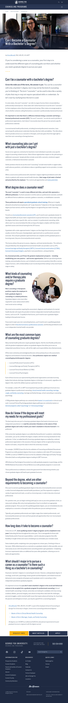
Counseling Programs (16, 7)
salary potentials (53, 180)
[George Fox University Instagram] (14, 652)
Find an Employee (30, 673)
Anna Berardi (11, 55)
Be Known (34, 686)
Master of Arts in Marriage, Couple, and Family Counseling (29, 617)
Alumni (7, 672)
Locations (28, 679)
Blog (26, 664)
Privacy (28, 692)
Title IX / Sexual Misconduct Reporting (54, 695)
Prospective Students (11, 661)
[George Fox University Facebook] (6, 652)
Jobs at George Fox (30, 676)
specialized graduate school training (35, 202)
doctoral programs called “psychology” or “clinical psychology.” (24, 406)
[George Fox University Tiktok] (21, 652)
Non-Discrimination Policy (34, 695)
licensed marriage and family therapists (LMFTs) (20, 248)
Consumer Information (52, 692)
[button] (59, 2)
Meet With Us (38, 633)
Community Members (11, 681)
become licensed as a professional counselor (29, 325)
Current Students (10, 664)
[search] (61, 651)
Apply (57, 633)
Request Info (19, 633)
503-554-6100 (57, 644)
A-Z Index (28, 661)
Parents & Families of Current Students (13, 668)
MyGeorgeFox (49, 661)
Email (47, 667)
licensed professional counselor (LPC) (24, 215)
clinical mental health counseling (42, 390)
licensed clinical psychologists (14, 251)
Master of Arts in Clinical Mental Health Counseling (27, 613)
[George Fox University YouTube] (29, 652)
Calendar (27, 667)
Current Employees (10, 675)
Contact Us (28, 670)
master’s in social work (45, 400)
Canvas (48, 664)
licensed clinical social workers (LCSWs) (47, 248)
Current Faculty (9, 678)
